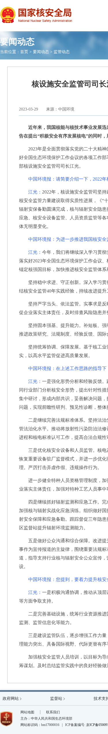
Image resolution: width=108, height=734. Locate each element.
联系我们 (53, 712)
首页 (24, 52)
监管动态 (62, 52)
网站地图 (27, 712)
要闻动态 (41, 52)
